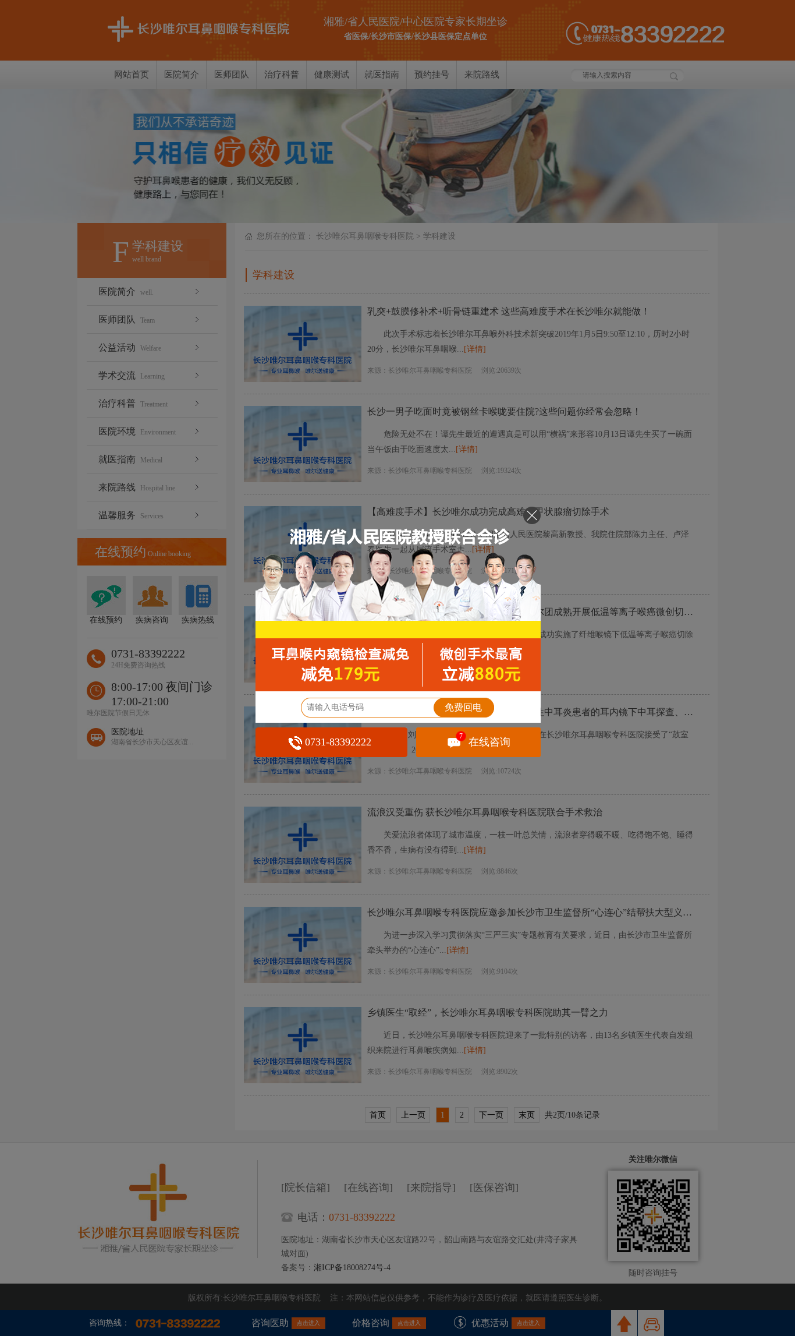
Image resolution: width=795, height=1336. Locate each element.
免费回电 (463, 707)
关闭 (532, 515)
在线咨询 (485, 740)
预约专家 (398, 599)
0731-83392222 (338, 742)
